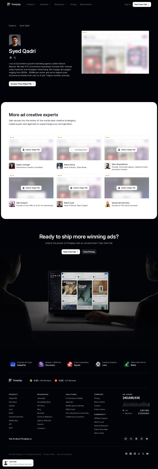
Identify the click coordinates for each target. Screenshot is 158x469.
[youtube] (147, 453)
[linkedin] (10, 57)
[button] (31, 4)
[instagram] (130, 453)
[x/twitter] (15, 57)
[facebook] (126, 453)
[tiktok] (139, 453)
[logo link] (15, 380)
